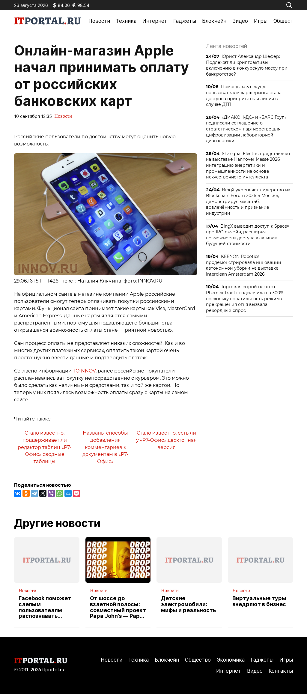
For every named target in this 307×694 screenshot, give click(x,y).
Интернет (154, 21)
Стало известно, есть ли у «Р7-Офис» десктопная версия (166, 440)
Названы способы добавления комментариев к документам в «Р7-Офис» (105, 447)
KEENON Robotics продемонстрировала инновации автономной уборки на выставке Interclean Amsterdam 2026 (243, 265)
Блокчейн (214, 21)
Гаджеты (184, 21)
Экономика (231, 660)
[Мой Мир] (68, 493)
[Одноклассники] (26, 493)
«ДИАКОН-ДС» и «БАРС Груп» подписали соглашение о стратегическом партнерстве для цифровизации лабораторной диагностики (246, 128)
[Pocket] (76, 493)
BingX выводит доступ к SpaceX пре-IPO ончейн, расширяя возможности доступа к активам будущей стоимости (247, 235)
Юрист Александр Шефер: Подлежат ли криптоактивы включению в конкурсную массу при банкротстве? (247, 65)
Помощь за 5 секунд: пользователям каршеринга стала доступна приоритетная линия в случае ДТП (244, 95)
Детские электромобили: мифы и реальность (188, 604)
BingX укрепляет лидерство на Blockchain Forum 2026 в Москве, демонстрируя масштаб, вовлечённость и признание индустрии (248, 201)
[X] (42, 493)
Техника (126, 21)
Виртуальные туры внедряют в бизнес (259, 601)
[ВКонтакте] (17, 493)
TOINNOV (84, 371)
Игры (260, 21)
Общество (286, 21)
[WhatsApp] (59, 493)
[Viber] (51, 493)
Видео (240, 21)
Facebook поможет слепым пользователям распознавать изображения (45, 607)
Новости (99, 21)
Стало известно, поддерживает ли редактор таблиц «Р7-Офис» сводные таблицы (44, 447)
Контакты (281, 671)
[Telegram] (34, 493)
